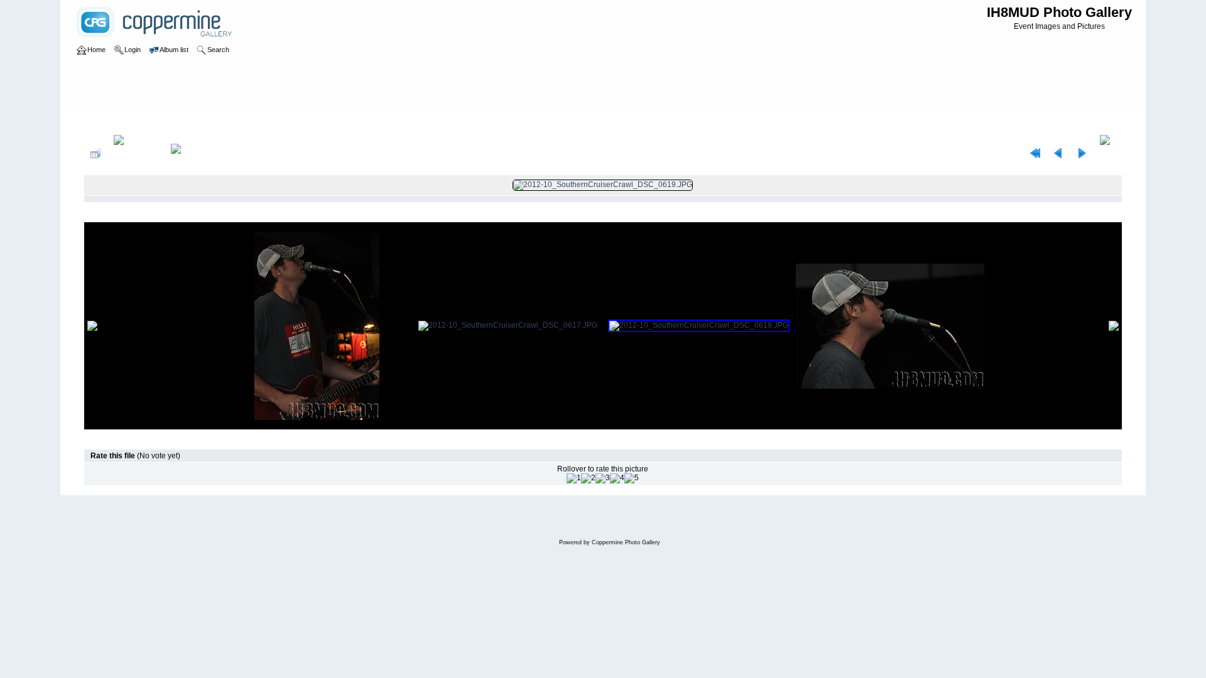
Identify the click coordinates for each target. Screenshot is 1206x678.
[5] (631, 478)
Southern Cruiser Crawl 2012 (201, 121)
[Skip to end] (1108, 153)
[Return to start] (1035, 153)
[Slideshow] (189, 153)
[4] (617, 478)
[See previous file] (1058, 153)
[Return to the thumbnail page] (95, 153)
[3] (602, 478)
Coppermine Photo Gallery (626, 542)
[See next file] (1081, 153)
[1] (574, 478)
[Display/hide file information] (135, 153)
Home (107, 121)
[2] (588, 478)
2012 (134, 121)
